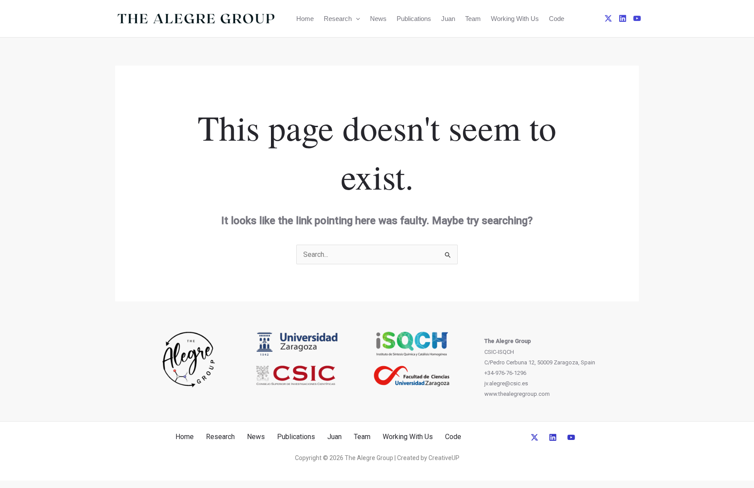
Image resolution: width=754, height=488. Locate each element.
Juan (448, 18)
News (378, 18)
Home (305, 18)
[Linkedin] (623, 18)
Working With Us (515, 18)
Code (556, 18)
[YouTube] (637, 18)
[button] (356, 18)
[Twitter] (608, 18)
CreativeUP (443, 457)
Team (473, 18)
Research (338, 18)
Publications (414, 18)
